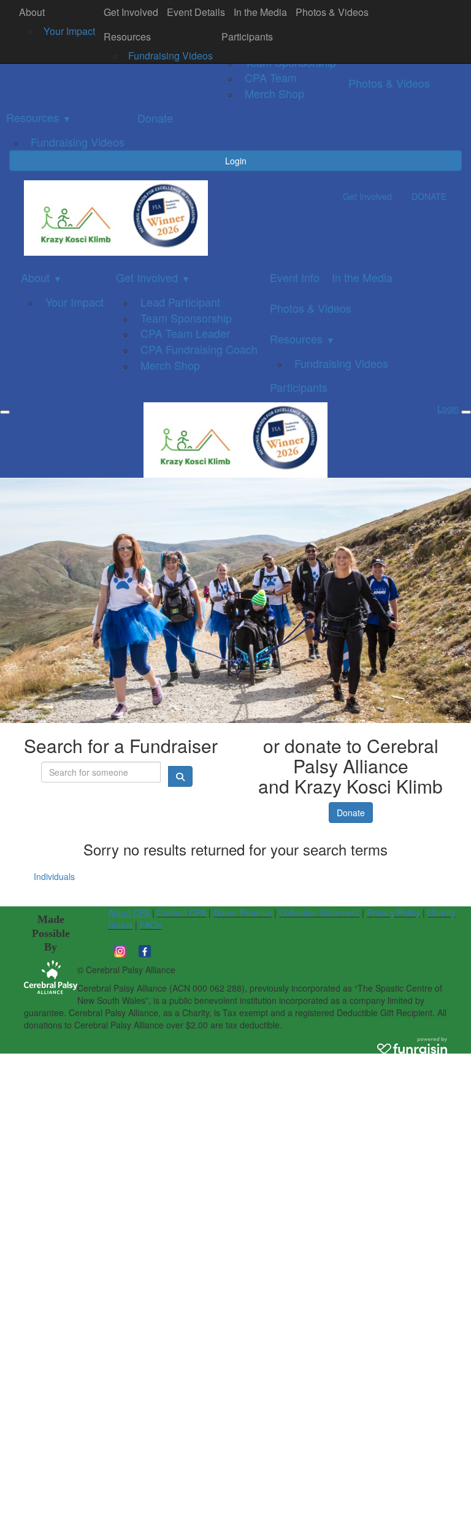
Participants (247, 36)
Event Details (196, 12)
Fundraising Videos (170, 55)
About (32, 12)
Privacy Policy (393, 912)
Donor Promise (242, 912)
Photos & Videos (332, 12)
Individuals (54, 876)
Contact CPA (181, 912)
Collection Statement (319, 912)
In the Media (260, 12)
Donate (351, 812)
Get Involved (131, 12)
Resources (127, 36)
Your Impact (69, 31)
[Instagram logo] (120, 949)
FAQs (150, 925)
